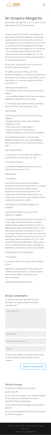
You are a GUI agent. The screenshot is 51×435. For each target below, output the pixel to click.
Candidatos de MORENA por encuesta (20, 388)
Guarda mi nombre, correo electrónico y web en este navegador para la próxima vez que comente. (24, 358)
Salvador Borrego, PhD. (17, 22)
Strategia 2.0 (31, 431)
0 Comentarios (28, 25)
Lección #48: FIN (11, 392)
